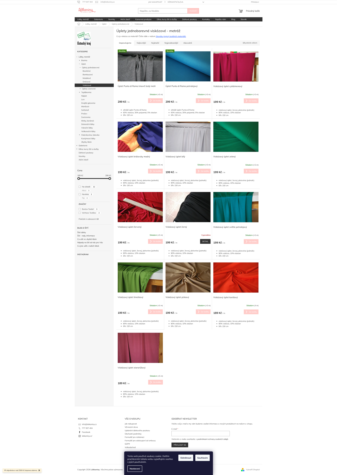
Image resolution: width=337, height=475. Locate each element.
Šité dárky (81, 232)
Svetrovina (85, 117)
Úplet (83, 64)
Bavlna (84, 60)
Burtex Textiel (89, 209)
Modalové (87, 78)
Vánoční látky (87, 128)
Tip (85, 198)
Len (82, 99)
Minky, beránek (87, 121)
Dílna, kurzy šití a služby (89, 149)
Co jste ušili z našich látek (88, 246)
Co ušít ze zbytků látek (87, 239)
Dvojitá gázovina (88, 103)
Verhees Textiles (91, 213)
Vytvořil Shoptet (253, 469)
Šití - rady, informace (86, 236)
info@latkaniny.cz (89, 424)
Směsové (86, 82)
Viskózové (87, 85)
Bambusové (88, 74)
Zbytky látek (86, 142)
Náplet (84, 96)
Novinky (82, 156)
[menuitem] (83, 19)
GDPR (127, 444)
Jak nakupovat (155, 2)
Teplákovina (86, 92)
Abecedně (187, 43)
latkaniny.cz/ (87, 436)
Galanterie (83, 145)
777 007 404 (87, 428)
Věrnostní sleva (175, 2)
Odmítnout (185, 457)
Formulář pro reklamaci (134, 437)
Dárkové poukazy (86, 152)
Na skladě (88, 187)
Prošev (84, 113)
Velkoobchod (130, 447)
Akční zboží (83, 160)
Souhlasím (202, 457)
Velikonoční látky (88, 131)
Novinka (87, 194)
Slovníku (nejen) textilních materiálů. (171, 36)
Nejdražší (155, 43)
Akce (85, 190)
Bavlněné (87, 71)
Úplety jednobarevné (90, 67)
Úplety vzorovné (89, 89)
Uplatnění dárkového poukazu (137, 430)
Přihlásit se (180, 445)
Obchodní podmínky (133, 434)
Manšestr (85, 106)
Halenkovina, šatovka (90, 135)
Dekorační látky (87, 124)
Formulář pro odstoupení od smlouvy (140, 440)
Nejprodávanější (171, 43)
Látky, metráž (84, 57)
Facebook (86, 432)
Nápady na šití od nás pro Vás (90, 243)
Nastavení (135, 468)
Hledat (193, 11)
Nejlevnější (141, 43)
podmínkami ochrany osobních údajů (212, 439)
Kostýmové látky (88, 138)
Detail (205, 241)
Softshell (85, 110)
